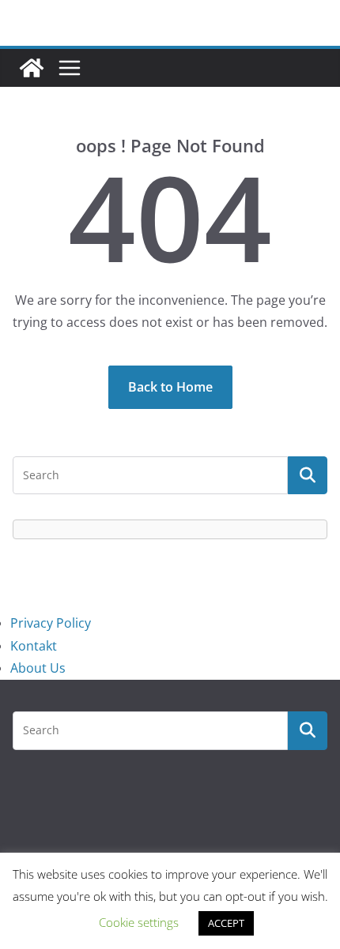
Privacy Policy (50, 623)
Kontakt (33, 646)
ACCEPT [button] (226, 923)
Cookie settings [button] (139, 922)
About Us (38, 668)
